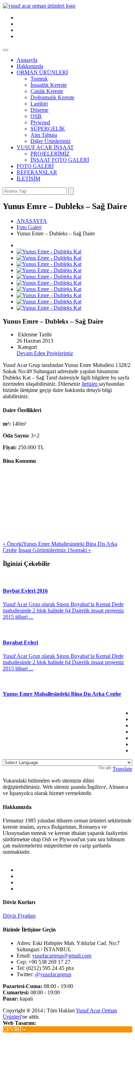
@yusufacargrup (53, 974)
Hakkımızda (30, 66)
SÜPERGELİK (47, 129)
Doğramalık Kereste (52, 97)
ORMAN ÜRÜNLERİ (42, 72)
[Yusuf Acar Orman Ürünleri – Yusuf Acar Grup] (39, 6)
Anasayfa (27, 60)
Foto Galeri (29, 227)
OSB (36, 116)
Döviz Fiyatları (19, 916)
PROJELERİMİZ (50, 154)
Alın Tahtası (43, 135)
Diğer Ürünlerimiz (50, 141)
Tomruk (39, 79)
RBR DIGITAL (56, 1023)
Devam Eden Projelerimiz (45, 353)
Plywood (40, 122)
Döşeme (39, 110)
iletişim (90, 384)
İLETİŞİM (28, 179)
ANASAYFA (32, 221)
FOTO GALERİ (35, 166)
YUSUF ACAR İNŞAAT (45, 147)
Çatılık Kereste (46, 91)
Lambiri (39, 104)
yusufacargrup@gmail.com (61, 956)
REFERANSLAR (37, 172)
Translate (122, 769)
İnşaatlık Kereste (48, 85)
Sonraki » (54, 550)
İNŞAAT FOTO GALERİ (59, 160)
